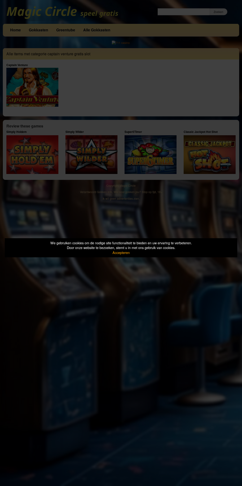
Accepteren (121, 252)
